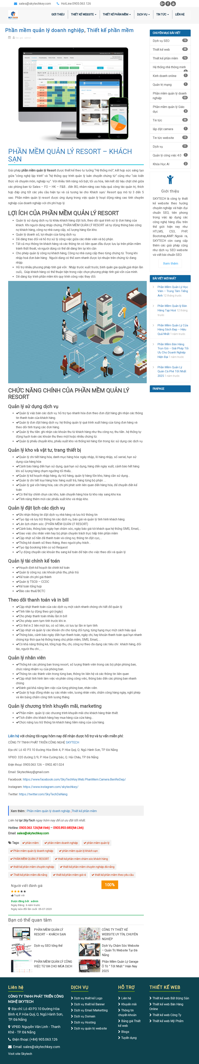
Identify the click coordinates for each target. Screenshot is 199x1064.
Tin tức (161, 14)
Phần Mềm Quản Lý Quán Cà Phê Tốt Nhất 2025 (172, 372)
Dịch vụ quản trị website (90, 1028)
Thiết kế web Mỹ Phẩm (168, 1021)
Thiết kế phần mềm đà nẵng (30, 874)
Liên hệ (13, 736)
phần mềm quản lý (97, 842)
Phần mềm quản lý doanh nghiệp (44, 30)
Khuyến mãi (129, 1004)
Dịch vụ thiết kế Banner (89, 1004)
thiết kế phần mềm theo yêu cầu (114, 874)
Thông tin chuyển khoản (127, 1012)
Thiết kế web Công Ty (167, 1015)
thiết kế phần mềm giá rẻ (71, 874)
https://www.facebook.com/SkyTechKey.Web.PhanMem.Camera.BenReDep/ (74, 779)
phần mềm (32, 842)
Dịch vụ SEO (170, 41)
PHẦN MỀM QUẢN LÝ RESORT (31, 858)
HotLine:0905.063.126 (76, 3)
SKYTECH (72, 742)
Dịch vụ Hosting (85, 1022)
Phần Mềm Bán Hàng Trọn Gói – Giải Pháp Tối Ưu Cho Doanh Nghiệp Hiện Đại (173, 351)
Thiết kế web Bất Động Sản (171, 998)
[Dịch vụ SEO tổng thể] (22, 949)
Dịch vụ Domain (84, 1016)
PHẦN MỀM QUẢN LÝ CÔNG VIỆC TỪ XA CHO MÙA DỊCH (53, 964)
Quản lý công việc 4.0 (170, 155)
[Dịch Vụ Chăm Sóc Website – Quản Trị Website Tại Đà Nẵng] (90, 949)
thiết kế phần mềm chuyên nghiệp (33, 866)
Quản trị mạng (170, 85)
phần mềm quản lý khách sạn (80, 850)
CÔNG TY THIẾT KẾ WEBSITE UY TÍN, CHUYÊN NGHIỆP (120, 934)
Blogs (125, 1032)
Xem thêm (170, 263)
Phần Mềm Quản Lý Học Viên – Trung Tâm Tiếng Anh (173, 291)
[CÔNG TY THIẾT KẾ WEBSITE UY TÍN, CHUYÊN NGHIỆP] (90, 933)
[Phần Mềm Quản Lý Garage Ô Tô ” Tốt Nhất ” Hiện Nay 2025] (90, 965)
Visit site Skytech (20, 1054)
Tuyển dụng (129, 1038)
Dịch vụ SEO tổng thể (48, 945)
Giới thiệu (58, 14)
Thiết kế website (82, 14)
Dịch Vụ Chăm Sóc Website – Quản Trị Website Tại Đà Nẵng (120, 950)
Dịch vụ (142, 14)
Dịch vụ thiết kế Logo (88, 998)
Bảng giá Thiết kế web (129, 1023)
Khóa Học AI (170, 164)
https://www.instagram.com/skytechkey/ (50, 787)
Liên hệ (180, 14)
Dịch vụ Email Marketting (91, 1010)
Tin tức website (170, 138)
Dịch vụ (170, 146)
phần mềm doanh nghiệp (62, 842)
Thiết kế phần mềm (115, 14)
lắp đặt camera (170, 129)
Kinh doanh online (170, 76)
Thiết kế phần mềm (110, 30)
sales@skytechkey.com (35, 3)
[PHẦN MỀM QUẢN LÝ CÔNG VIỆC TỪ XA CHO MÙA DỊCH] (22, 965)
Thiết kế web (170, 49)
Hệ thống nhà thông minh (170, 68)
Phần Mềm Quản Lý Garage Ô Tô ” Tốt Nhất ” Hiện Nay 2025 (120, 966)
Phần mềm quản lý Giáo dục (170, 109)
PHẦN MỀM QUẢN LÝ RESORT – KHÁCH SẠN (50, 932)
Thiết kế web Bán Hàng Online (166, 1006)
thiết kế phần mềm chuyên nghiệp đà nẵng (88, 866)
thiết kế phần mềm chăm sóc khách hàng (83, 858)
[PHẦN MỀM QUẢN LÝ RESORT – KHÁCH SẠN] (22, 933)
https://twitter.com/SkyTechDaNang (43, 794)
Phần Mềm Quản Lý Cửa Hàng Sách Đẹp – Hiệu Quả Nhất (173, 330)
